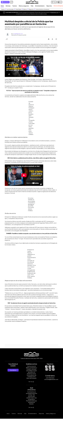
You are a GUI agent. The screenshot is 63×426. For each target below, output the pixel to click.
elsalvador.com (54, 12)
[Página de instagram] (53, 367)
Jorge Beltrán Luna (18, 33)
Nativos (25, 9)
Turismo (14, 6)
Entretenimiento (40, 6)
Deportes (49, 6)
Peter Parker (18, 9)
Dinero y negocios (24, 6)
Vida (32, 6)
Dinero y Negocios (51, 413)
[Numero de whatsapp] (46, 370)
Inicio (2, 5)
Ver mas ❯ (31, 381)
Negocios (31, 9)
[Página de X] (49, 367)
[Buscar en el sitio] (11, 2)
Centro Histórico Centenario (42, 9)
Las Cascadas (10, 9)
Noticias (8, 6)
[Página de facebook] (46, 367)
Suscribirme (13, 370)
